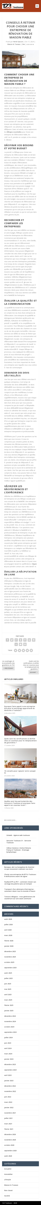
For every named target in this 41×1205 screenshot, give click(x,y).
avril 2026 (7, 930)
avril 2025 (7, 994)
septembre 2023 (10, 1070)
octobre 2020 (9, 1145)
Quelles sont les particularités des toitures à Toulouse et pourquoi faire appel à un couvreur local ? (19, 803)
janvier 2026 (8, 946)
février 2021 (8, 1129)
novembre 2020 (10, 1140)
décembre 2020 (10, 1134)
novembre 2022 (10, 1091)
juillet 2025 (8, 978)
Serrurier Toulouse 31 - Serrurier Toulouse (18, 842)
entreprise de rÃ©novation (13, 79)
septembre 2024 (10, 1032)
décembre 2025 (10, 951)
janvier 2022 (8, 1107)
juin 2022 (7, 1097)
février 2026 (8, 941)
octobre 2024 (9, 1027)
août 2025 (8, 973)
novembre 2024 (10, 1021)
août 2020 (8, 1156)
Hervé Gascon (18, 42)
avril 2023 (7, 1075)
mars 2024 (8, 1054)
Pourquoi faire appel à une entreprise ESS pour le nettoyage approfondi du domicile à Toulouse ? (19, 708)
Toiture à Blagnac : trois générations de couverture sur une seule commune (19, 898)
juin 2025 (7, 984)
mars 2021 (8, 1124)
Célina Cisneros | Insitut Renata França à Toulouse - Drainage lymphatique (18, 850)
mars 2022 (8, 1102)
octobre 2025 (9, 962)
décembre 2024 (10, 1016)
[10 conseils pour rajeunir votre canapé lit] (20, 758)
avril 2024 (7, 1048)
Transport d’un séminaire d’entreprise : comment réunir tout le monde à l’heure (19, 890)
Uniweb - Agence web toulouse (18, 835)
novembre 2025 (10, 957)
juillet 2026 (8, 924)
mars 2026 (8, 935)
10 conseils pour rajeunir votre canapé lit (20, 772)
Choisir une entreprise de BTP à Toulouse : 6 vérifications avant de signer (20, 875)
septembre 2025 (10, 968)
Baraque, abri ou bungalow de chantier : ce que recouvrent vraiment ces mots (19, 868)
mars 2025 (8, 1000)
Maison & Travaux (13, 44)
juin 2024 (7, 1043)
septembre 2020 (10, 1151)
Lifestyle (7, 1180)
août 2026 (8, 919)
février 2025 (8, 1005)
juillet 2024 (8, 1037)
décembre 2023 (10, 1064)
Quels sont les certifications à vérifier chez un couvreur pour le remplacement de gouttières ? (20, 741)
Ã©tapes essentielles (14, 132)
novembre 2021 (10, 1113)
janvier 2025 (8, 1011)
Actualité (7, 1169)
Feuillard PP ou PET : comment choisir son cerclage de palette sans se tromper (20, 883)
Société (7, 1196)
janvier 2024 (8, 1059)
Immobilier (8, 1174)
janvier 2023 (8, 1081)
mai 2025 (7, 989)
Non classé (8, 1190)
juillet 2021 (8, 1118)
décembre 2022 (10, 1086)
